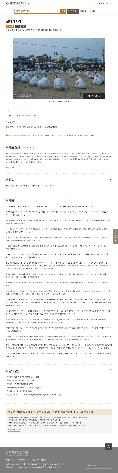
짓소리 (53, 354)
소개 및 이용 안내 (105, 3)
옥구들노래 (36, 283)
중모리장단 (48, 328)
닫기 (110, 147)
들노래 (97, 274)
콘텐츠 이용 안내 (13, 430)
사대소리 (10, 303)
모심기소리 (9, 277)
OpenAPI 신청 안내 (39, 460)
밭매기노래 (78, 206)
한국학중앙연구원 (17, 453)
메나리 (44, 291)
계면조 (59, 328)
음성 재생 (26, 147)
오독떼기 (42, 263)
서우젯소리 (104, 246)
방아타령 (68, 266)
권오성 (19, 127)
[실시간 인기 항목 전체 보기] (88, 11)
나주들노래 (48, 283)
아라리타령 (33, 291)
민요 (34, 229)
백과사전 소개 (10, 460)
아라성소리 (103, 266)
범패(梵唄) (45, 354)
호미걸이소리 (10, 266)
